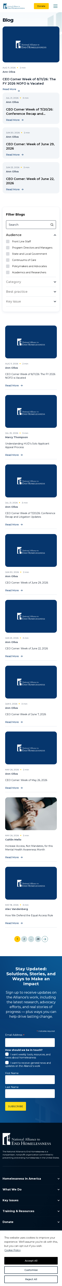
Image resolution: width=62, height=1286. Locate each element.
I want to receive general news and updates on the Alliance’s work (28, 1064)
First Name (12, 1073)
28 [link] (38, 939)
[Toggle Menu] (55, 6)
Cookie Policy (12, 1250)
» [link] (45, 939)
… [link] (31, 939)
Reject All (31, 1279)
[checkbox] (31, 241)
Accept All (31, 1260)
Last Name (12, 1087)
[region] (31, 1258)
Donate (41, 6)
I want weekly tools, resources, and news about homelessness (27, 1056)
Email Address (14, 1035)
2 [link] (24, 939)
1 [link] (17, 939)
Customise (31, 1270)
